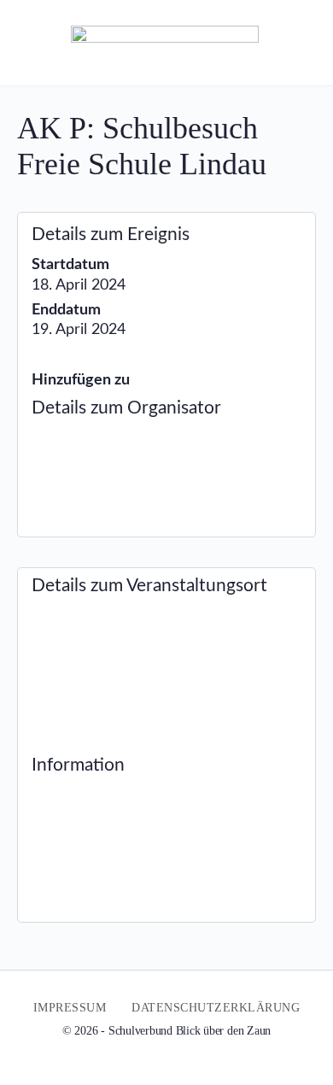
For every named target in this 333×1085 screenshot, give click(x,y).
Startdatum (70, 265)
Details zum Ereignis (111, 234)
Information (78, 765)
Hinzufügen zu (81, 380)
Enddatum (66, 310)
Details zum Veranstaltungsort (149, 586)
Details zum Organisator (126, 408)
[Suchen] (301, 42)
